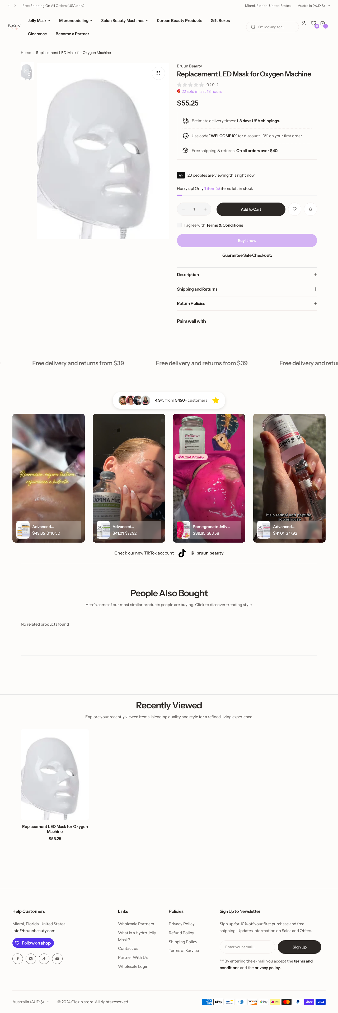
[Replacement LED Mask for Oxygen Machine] (55, 774)
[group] (103, 151)
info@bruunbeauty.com (33, 930)
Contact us (128, 948)
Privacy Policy (182, 923)
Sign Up (299, 947)
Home (26, 52)
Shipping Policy (183, 941)
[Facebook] (17, 959)
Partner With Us (133, 957)
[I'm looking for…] (253, 27)
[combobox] (272, 27)
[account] (306, 25)
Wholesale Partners (136, 923)
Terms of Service (184, 950)
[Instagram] (31, 959)
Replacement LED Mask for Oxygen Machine (55, 829)
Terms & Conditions (224, 225)
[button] (8, 5)
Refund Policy (181, 932)
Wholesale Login (133, 966)
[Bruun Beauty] (14, 27)
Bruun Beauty (189, 65)
